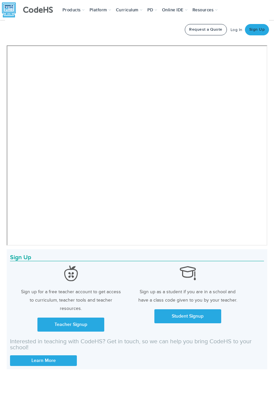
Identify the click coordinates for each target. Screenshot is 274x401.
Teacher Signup (70, 324)
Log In (237, 29)
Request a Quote (206, 29)
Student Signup (187, 316)
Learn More (43, 360)
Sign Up (257, 29)
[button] (73, 10)
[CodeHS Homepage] (30, 10)
